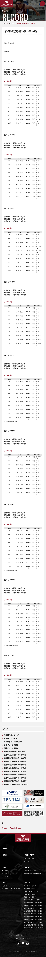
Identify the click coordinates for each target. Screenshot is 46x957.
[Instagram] (23, 943)
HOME (5, 848)
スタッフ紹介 (6, 876)
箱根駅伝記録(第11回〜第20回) (15, 755)
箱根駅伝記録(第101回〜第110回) (16, 784)
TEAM (5, 867)
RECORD (28, 882)
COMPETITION (30, 855)
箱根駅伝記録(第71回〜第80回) (15, 774)
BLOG (5, 882)
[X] (18, 944)
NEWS (5, 855)
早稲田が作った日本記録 (13, 742)
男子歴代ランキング (11, 735)
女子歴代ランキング (11, 738)
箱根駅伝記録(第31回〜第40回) (15, 761)
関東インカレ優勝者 (11, 748)
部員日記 (4, 886)
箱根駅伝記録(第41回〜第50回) (15, 765)
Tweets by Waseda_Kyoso (11, 828)
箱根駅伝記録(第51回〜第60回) (15, 768)
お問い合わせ (20, 935)
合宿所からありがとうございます (11, 888)
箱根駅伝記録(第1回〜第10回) (14, 751)
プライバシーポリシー (22, 938)
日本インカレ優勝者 (11, 745)
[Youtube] (27, 944)
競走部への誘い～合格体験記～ (33, 873)
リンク (12, 935)
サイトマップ (30, 935)
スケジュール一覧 (29, 858)
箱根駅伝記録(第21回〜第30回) (15, 758)
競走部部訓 (5, 871)
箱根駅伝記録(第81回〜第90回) (15, 778)
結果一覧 (26, 861)
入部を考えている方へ (30, 871)
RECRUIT (28, 867)
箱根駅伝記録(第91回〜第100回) (15, 781)
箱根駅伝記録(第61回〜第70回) (15, 771)
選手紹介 (4, 873)
